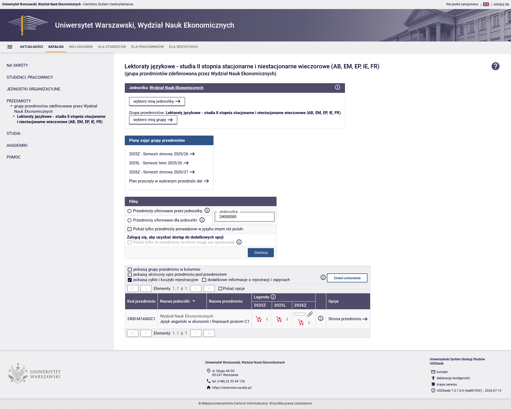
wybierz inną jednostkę (153, 101)
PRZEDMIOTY (19, 101)
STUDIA (13, 133)
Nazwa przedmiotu (225, 301)
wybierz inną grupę (149, 119)
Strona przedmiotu (344, 318)
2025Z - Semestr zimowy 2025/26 (158, 154)
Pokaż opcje (234, 288)
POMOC (13, 157)
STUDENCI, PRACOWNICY (30, 77)
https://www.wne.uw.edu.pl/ (232, 388)
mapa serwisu (447, 384)
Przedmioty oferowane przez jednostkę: (168, 210)
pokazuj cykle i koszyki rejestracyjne (165, 279)
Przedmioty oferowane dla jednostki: (165, 220)
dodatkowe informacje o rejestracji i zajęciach (248, 279)
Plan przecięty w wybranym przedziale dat (165, 181)
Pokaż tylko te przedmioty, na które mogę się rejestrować (184, 242)
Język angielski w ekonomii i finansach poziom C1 (204, 321)
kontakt (442, 372)
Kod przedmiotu (141, 301)
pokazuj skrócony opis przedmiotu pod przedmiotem (179, 274)
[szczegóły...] (267, 318)
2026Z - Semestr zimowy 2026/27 (158, 172)
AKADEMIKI (17, 145)
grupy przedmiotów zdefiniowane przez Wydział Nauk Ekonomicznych (55, 109)
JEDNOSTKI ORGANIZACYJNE (33, 89)
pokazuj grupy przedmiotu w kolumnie (166, 269)
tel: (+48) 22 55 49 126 (228, 381)
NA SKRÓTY (17, 65)
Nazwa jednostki (175, 301)
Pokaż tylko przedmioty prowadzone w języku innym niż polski (188, 229)
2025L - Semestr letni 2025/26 (155, 163)
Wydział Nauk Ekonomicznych (176, 87)
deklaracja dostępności (453, 378)
